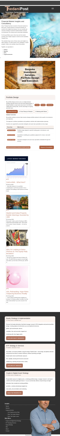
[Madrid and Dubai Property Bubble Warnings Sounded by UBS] (6, 210)
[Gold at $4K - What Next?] (6, 179)
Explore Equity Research (16, 338)
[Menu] (53, 7)
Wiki (7, 426)
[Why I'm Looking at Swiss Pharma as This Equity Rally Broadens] (6, 246)
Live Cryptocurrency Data (13, 412)
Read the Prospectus (14, 392)
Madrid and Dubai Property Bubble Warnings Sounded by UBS (17, 215)
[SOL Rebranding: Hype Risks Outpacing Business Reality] (6, 288)
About (7, 428)
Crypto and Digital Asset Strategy (13, 420)
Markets (8, 408)
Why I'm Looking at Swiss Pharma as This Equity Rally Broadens (17, 251)
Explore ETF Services (14, 365)
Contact (7, 430)
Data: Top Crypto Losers (13, 416)
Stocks (7, 406)
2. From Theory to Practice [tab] (26, 111)
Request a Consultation (47, 147)
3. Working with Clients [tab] (41, 111)
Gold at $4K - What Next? (15, 182)
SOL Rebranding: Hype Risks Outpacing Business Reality (17, 293)
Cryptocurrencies (10, 410)
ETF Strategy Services (11, 422)
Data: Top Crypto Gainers (13, 414)
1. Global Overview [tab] (12, 111)
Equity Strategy (9, 424)
